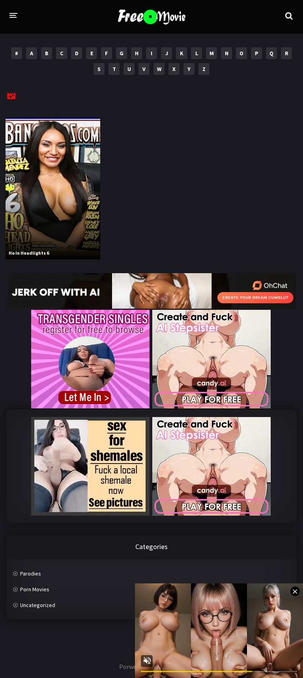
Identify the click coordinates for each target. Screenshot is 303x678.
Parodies (30, 573)
